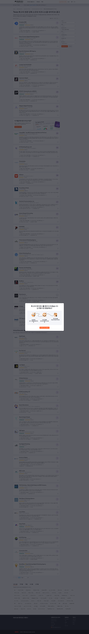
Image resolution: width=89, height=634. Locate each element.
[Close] (62, 304)
